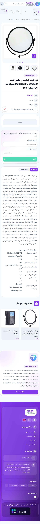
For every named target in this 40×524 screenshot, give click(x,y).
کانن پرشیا (11, 505)
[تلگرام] (34, 420)
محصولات (27, 12)
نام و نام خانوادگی (32, 140)
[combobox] (15, 4)
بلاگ (31, 441)
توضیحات (34, 169)
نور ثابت (9, 19)
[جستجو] (6, 4)
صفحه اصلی (29, 432)
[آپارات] (24, 420)
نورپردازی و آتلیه (26, 19)
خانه (35, 19)
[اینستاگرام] (29, 420)
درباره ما (18, 12)
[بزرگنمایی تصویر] (34, 56)
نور (16, 19)
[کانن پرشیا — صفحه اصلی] (33, 4)
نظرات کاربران (23, 169)
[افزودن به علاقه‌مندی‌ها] (4, 109)
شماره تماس (33, 149)
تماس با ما (12, 12)
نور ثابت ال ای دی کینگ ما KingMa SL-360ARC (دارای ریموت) (30, 334)
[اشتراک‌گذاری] (35, 109)
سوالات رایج (14, 485)
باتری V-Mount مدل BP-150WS (11, 332)
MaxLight (30, 96)
